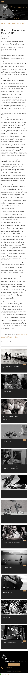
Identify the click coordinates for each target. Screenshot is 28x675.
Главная (3, 23)
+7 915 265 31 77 (14, 18)
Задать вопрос (14, 664)
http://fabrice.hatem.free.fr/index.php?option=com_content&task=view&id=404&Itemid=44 (14, 336)
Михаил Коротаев (17, 671)
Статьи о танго (20, 23)
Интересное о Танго (11, 23)
